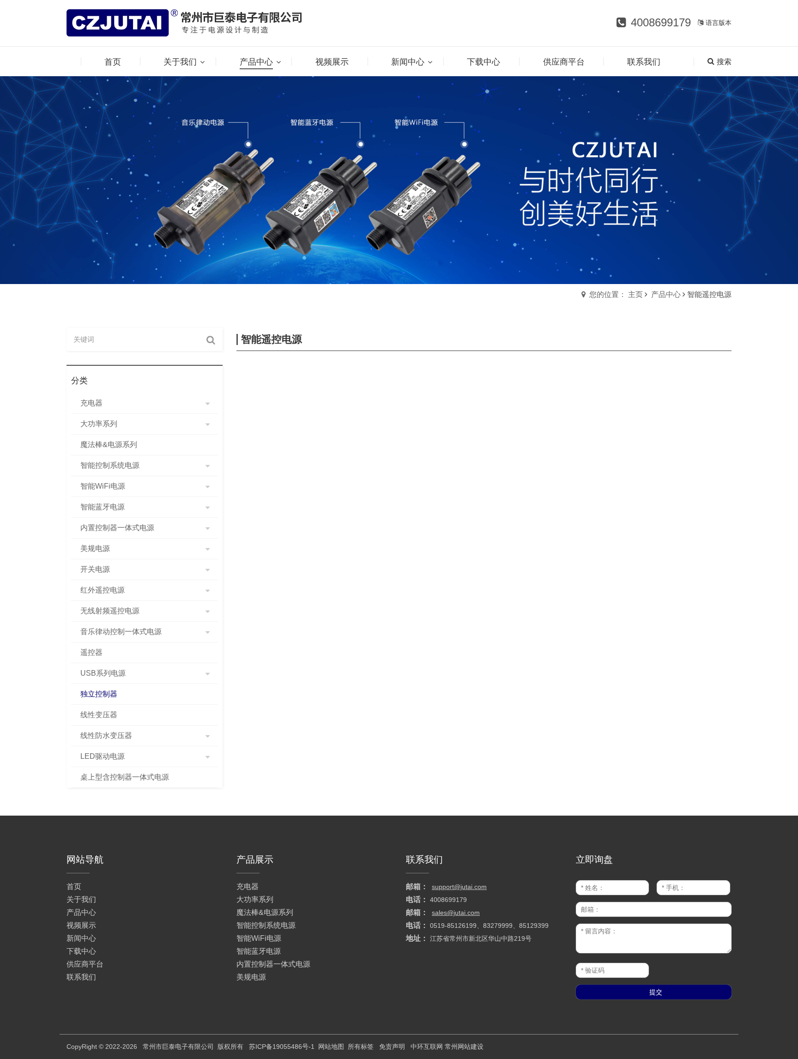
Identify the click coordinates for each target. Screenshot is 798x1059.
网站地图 (331, 1046)
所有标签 (361, 1046)
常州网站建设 (464, 1046)
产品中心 (666, 294)
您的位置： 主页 (616, 294)
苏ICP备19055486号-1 (281, 1046)
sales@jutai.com (456, 912)
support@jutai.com (459, 886)
